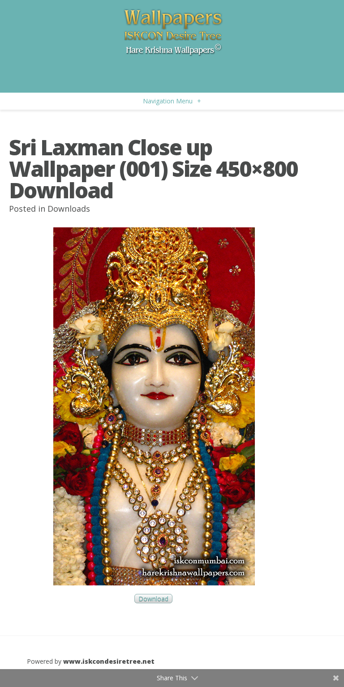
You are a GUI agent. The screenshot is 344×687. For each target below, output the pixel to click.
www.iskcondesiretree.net (109, 661)
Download (153, 598)
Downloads (68, 208)
